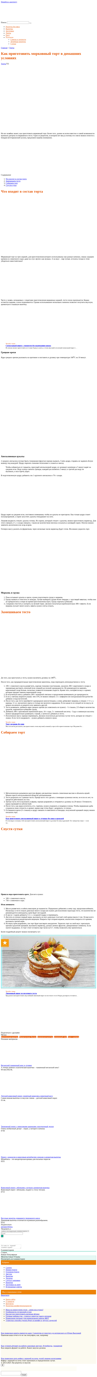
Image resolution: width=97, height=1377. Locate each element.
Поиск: (4, 22)
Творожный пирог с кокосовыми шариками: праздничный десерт (27, 1127)
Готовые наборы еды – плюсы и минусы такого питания (28, 1316)
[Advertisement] (48, 114)
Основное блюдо (12, 1272)
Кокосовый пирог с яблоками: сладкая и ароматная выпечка (25, 1188)
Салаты (9, 1268)
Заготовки (10, 31)
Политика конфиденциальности (19, 1306)
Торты (3, 64)
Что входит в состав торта (16, 179)
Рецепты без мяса (13, 27)
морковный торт (60, 1037)
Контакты (10, 1304)
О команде (10, 1301)
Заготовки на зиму (13, 1285)
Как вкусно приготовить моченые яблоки (22, 1314)
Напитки (9, 1283)
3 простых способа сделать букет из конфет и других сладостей (31, 1320)
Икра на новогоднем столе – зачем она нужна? (24, 1310)
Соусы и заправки (13, 1280)
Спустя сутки (11, 185)
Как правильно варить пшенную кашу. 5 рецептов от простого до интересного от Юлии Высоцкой (41, 1333)
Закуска (9, 1274)
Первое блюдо (11, 1270)
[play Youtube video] (48, 961)
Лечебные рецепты (18, 42)
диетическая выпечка (9, 1037)
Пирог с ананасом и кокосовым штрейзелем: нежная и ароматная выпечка (31, 1157)
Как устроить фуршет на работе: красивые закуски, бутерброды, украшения (31, 1346)
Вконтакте (5, 1295)
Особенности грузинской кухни (19, 1312)
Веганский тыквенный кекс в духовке (16, 1065)
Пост (8, 35)
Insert (24, 1375)
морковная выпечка (45, 1037)
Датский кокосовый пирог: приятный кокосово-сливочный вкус (27, 1096)
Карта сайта (10, 1299)
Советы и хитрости (18, 40)
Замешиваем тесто (13, 181)
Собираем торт (12, 183)
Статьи (13, 44)
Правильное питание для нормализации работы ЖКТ (27, 1318)
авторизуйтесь (7, 1227)
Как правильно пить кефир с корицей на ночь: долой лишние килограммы (31, 1358)
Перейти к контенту (9, 2)
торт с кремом (73, 1037)
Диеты (8, 33)
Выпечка (9, 29)
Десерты (9, 1278)
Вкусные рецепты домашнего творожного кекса (20, 1218)
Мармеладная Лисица (28, 1037)
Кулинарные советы (14, 1287)
